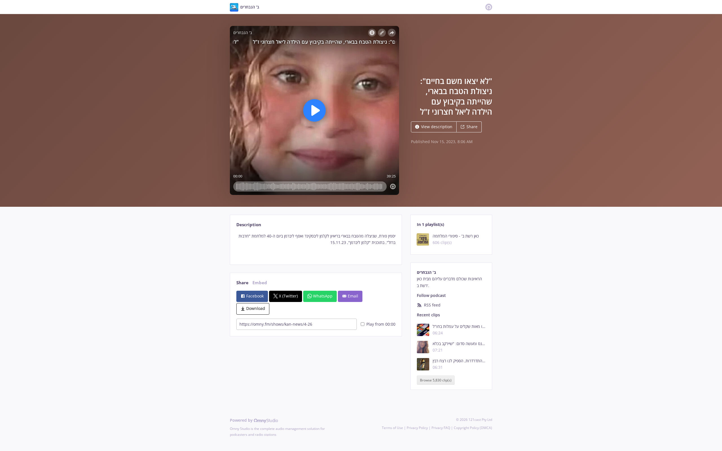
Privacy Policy (417, 427)
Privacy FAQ (441, 427)
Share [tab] (242, 283)
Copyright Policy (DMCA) (473, 427)
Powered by (242, 420)
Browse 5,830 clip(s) (436, 380)
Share (471, 126)
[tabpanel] (315, 244)
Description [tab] (248, 225)
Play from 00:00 (380, 324)
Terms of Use (392, 427)
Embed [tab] (259, 283)
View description (436, 126)
